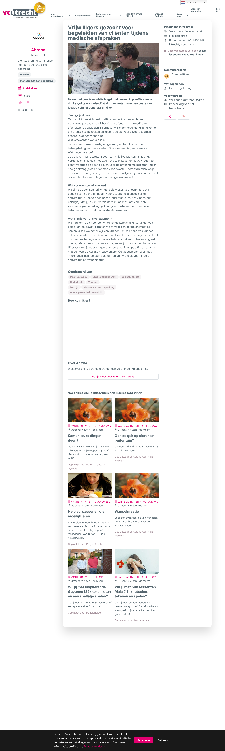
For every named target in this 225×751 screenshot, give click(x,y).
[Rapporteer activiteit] (184, 117)
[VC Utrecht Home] (24, 9)
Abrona (38, 50)
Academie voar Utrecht (134, 15)
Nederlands (191, 2)
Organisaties (82, 16)
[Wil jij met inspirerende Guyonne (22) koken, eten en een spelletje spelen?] (90, 561)
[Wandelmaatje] (137, 485)
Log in (218, 10)
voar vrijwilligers (57, 15)
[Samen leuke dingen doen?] (90, 410)
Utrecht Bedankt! (159, 15)
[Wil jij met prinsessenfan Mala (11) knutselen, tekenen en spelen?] (137, 561)
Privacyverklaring (95, 746)
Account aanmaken (196, 10)
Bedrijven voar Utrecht (103, 15)
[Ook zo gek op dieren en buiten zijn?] (137, 410)
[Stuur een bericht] (20, 102)
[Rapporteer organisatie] (28, 102)
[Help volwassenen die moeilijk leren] (90, 485)
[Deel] (170, 117)
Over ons (179, 15)
